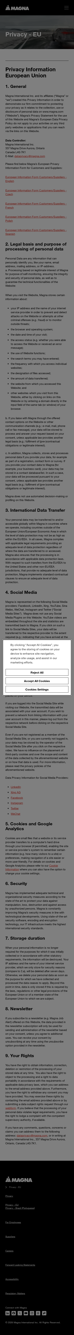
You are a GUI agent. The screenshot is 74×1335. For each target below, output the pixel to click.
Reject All (37, 672)
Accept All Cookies (37, 681)
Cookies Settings (37, 689)
